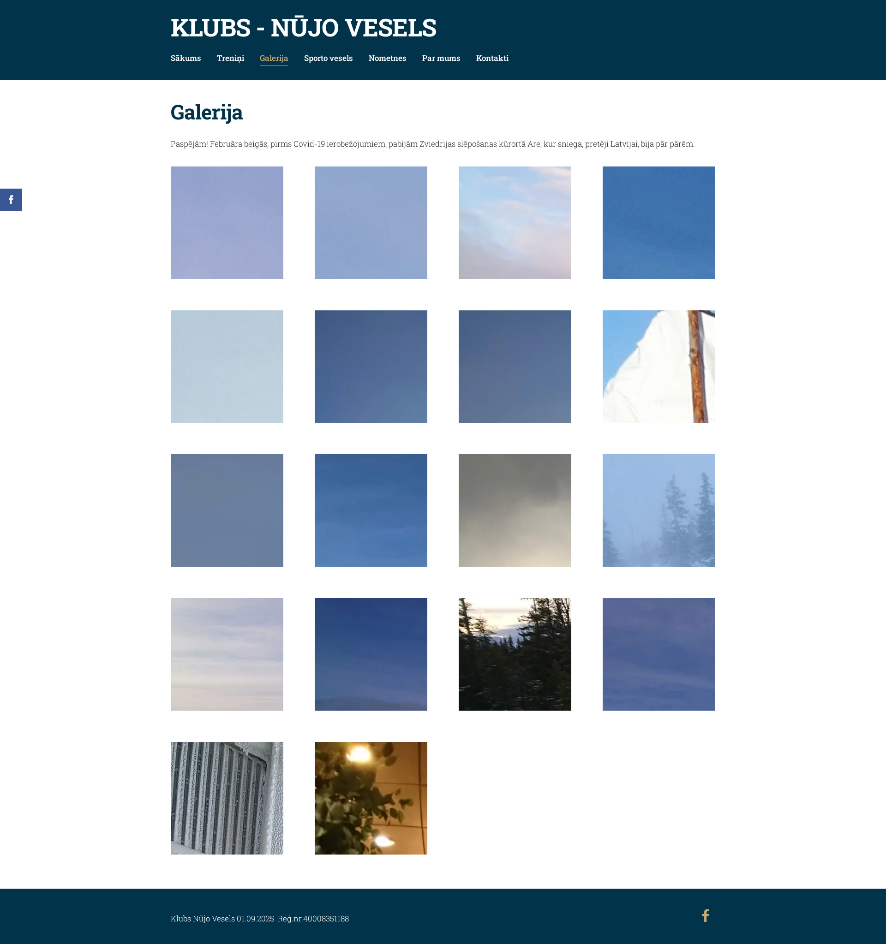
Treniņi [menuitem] (230, 58)
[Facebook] (705, 915)
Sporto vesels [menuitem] (328, 58)
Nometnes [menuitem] (388, 58)
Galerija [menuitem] (274, 58)
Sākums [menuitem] (186, 58)
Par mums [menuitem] (441, 58)
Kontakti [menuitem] (492, 58)
